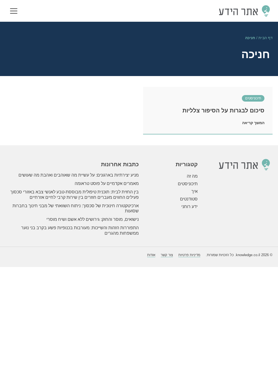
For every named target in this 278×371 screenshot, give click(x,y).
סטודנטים (189, 199)
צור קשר (167, 255)
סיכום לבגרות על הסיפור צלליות (223, 110)
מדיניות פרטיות (189, 255)
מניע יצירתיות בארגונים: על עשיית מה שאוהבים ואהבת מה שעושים (78, 175)
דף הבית (265, 38)
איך (194, 191)
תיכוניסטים (253, 98)
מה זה (192, 176)
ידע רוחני (189, 206)
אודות (151, 255)
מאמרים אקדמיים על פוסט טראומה (107, 183)
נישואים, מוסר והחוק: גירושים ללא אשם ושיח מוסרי (92, 219)
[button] (13, 11)
